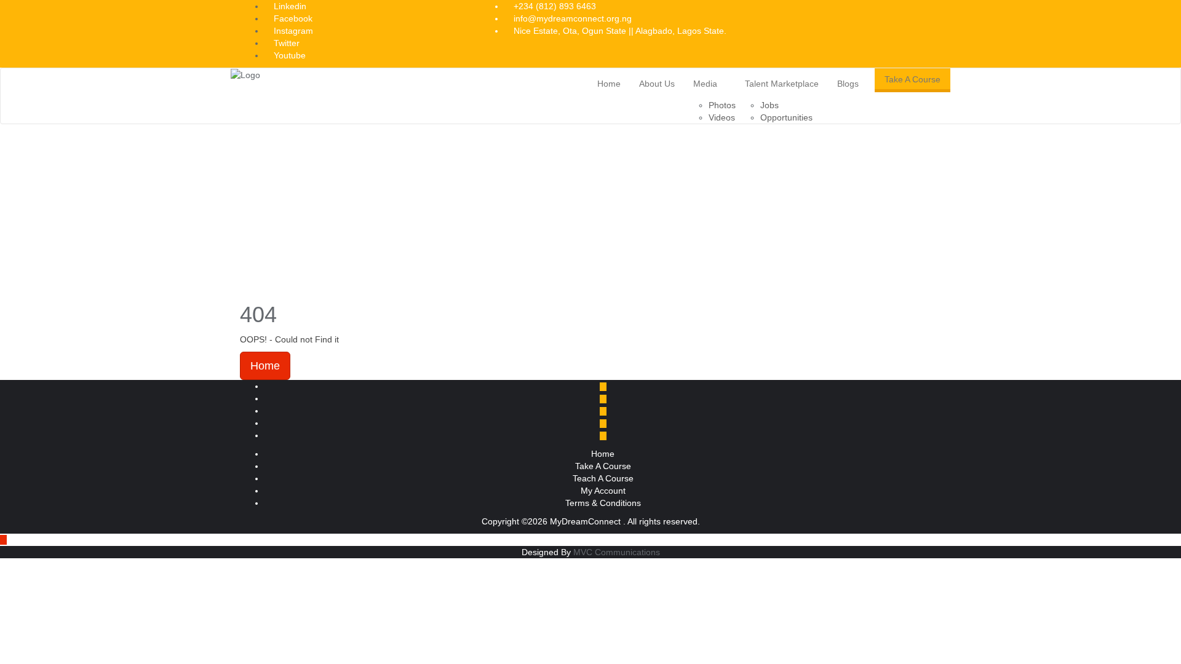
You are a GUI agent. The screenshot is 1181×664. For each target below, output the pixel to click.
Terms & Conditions (603, 503)
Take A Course (912, 79)
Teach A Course (603, 478)
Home (265, 366)
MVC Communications (616, 552)
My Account (603, 491)
